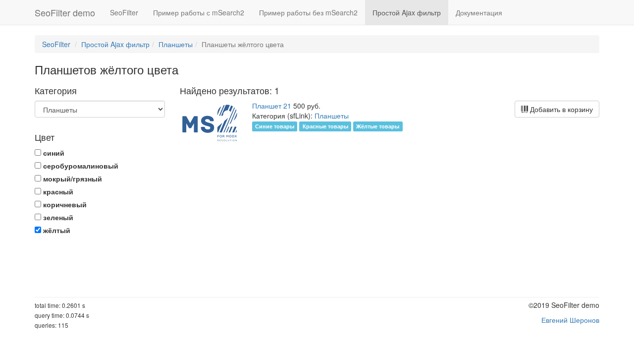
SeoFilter (124, 12)
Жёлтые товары (377, 126)
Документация (479, 12)
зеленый (57, 217)
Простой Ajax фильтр (406, 12)
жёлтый (55, 230)
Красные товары (325, 126)
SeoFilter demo (65, 12)
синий (52, 153)
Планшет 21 (271, 106)
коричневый (64, 204)
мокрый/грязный (71, 178)
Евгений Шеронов (570, 320)
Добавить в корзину (560, 109)
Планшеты (175, 44)
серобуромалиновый (79, 166)
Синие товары (274, 126)
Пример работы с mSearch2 (198, 12)
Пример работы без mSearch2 (308, 12)
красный (57, 191)
